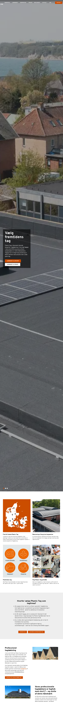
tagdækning (24, 668)
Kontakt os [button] (22, 631)
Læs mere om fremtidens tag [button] (36, 631)
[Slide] (3, 488)
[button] (10, 2)
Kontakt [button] (59, 2)
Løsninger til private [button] (12, 264)
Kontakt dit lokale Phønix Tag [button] (13, 677)
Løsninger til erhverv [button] (13, 261)
